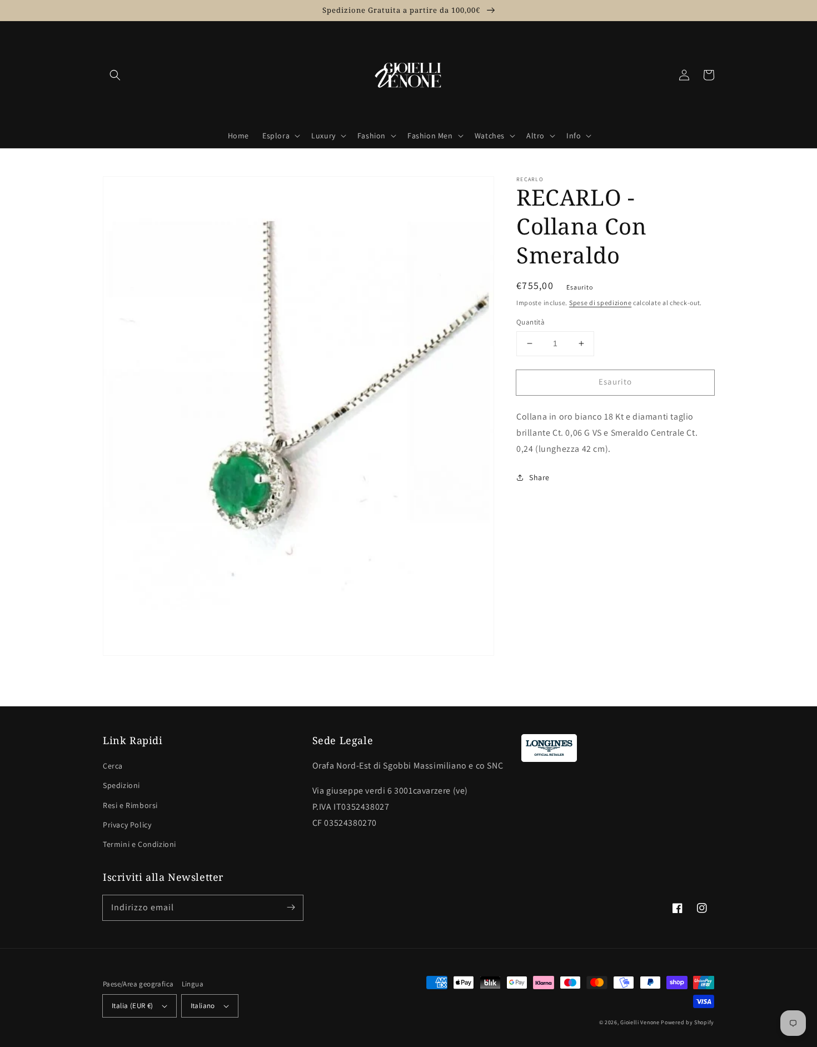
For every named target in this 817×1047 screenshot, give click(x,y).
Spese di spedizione (600, 302)
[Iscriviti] (290, 907)
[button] (115, 75)
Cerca (113, 766)
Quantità (530, 322)
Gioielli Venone (640, 1022)
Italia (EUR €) (132, 1005)
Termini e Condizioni (139, 844)
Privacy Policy (127, 825)
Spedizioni (121, 785)
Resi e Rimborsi (130, 805)
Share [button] (539, 477)
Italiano (203, 1005)
